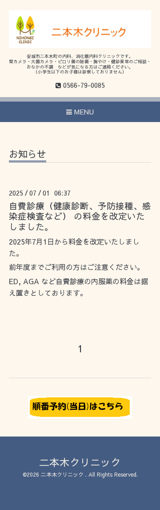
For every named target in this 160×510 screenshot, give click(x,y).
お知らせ (27, 154)
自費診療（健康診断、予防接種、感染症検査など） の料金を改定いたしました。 (80, 216)
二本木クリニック (80, 462)
